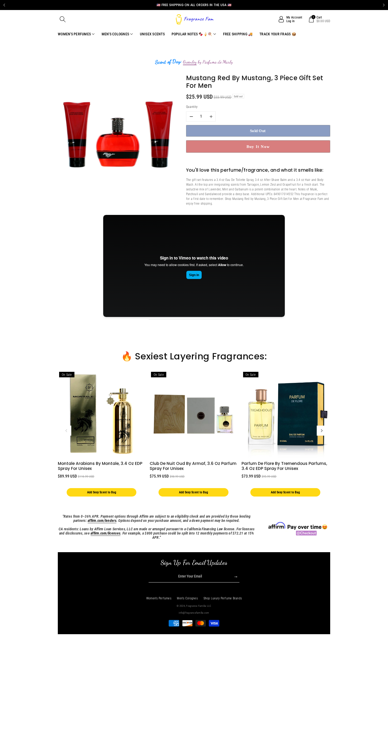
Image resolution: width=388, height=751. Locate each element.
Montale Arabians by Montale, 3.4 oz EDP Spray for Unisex (100, 466)
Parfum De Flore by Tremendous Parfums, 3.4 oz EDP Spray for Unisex (284, 466)
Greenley (190, 62)
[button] (63, 19)
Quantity (191, 107)
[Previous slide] (4, 5)
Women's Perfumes (158, 598)
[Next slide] (384, 5)
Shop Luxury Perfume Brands (223, 598)
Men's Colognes (187, 598)
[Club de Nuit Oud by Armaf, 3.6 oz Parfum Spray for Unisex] (193, 414)
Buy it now (258, 146)
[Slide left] (66, 431)
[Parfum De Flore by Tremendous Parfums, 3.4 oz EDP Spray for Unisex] (285, 414)
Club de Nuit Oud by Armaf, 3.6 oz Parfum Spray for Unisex (193, 466)
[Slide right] (322, 431)
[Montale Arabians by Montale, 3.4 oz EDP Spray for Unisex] (101, 414)
